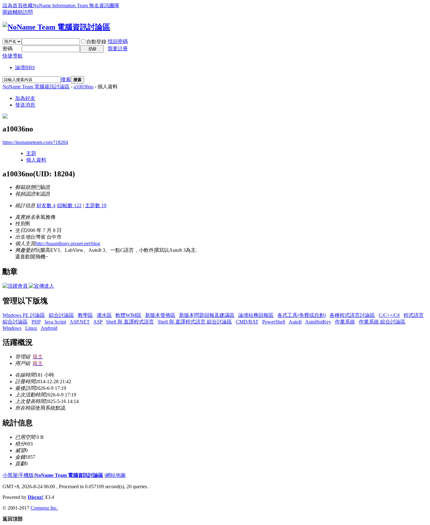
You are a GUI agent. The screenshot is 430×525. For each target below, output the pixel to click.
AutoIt (295, 321)
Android (49, 328)
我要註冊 (118, 48)
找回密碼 (118, 41)
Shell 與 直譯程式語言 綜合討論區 (195, 321)
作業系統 (345, 321)
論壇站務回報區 (256, 315)
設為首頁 (13, 5)
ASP (97, 321)
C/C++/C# (389, 315)
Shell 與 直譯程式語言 (130, 321)
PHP (36, 321)
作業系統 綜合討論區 (382, 321)
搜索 (66, 79)
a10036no (83, 86)
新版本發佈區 (160, 315)
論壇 (25, 67)
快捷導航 (13, 55)
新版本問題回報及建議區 (207, 315)
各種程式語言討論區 (352, 315)
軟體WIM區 (128, 315)
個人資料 (36, 160)
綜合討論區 (61, 315)
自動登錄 (96, 41)
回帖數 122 (70, 205)
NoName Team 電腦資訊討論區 (36, 86)
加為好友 (25, 98)
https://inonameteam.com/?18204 (35, 142)
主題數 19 (95, 205)
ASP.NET (80, 321)
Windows (12, 328)
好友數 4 (46, 205)
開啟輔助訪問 (18, 12)
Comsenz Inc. (44, 508)
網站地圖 (115, 475)
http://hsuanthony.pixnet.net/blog (67, 243)
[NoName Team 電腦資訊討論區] (56, 27)
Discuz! (35, 497)
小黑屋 (10, 475)
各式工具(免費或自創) (301, 315)
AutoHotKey (318, 321)
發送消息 (25, 105)
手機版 (26, 475)
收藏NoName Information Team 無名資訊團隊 (71, 5)
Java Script (55, 321)
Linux (31, 328)
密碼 (8, 48)
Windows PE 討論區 (24, 315)
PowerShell (273, 321)
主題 (31, 153)
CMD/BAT (247, 321)
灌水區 (104, 315)
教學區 (85, 315)
